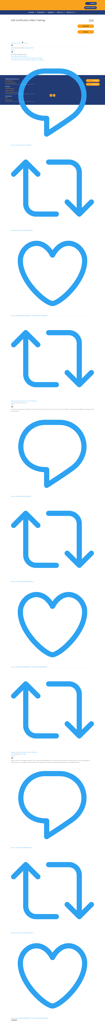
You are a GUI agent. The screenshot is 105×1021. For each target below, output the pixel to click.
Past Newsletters (9, 81)
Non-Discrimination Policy (11, 92)
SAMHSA (17, 754)
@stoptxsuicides (29, 48)
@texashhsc (24, 403)
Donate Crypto (90, 8)
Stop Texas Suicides (20, 48)
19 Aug (13, 49)
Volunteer (95, 84)
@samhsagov (22, 754)
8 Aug (12, 404)
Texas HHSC (18, 403)
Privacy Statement (9, 88)
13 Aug (13, 756)
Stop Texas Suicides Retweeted (29, 401)
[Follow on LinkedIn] (51, 95)
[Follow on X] (54, 95)
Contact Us (70, 12)
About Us (60, 12)
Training (51, 12)
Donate (93, 3)
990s (6, 98)
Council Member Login (10, 83)
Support (31, 12)
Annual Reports (9, 100)
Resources (40, 12)
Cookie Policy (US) (9, 90)
